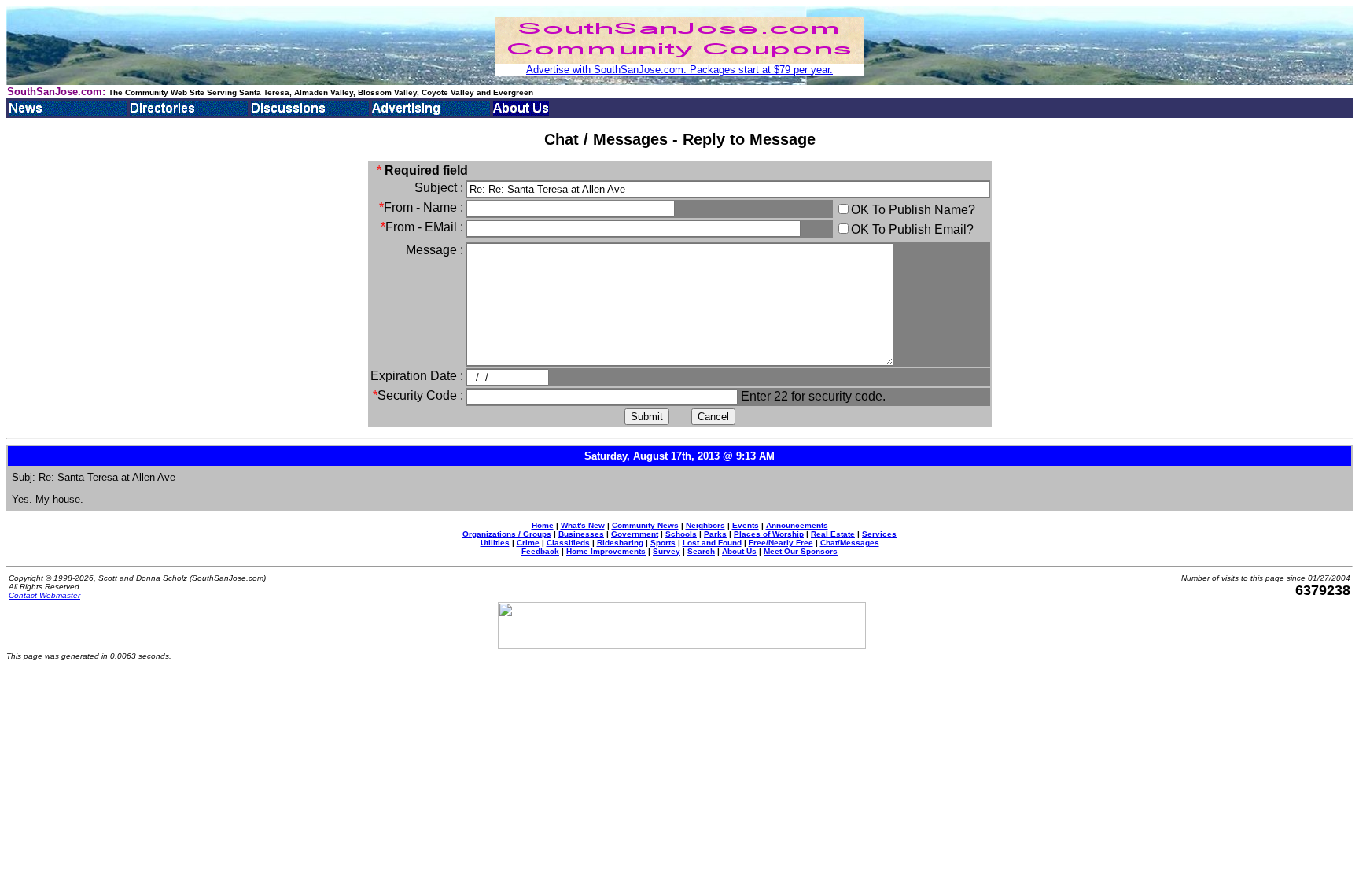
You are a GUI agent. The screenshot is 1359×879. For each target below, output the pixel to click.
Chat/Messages (849, 542)
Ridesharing (620, 542)
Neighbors (705, 525)
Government (634, 534)
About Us (739, 551)
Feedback (540, 551)
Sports (663, 542)
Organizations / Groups (506, 534)
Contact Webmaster (44, 595)
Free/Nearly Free (781, 542)
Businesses (581, 534)
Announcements (797, 525)
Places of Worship (769, 534)
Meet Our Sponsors (801, 551)
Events (745, 525)
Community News (645, 525)
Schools (681, 534)
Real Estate (833, 534)
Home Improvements (606, 551)
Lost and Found (712, 542)
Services (879, 534)
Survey (666, 551)
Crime (528, 542)
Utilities (495, 542)
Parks (715, 534)
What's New (583, 525)
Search (701, 551)
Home (543, 525)
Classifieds (568, 542)
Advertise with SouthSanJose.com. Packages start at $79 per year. (679, 70)
